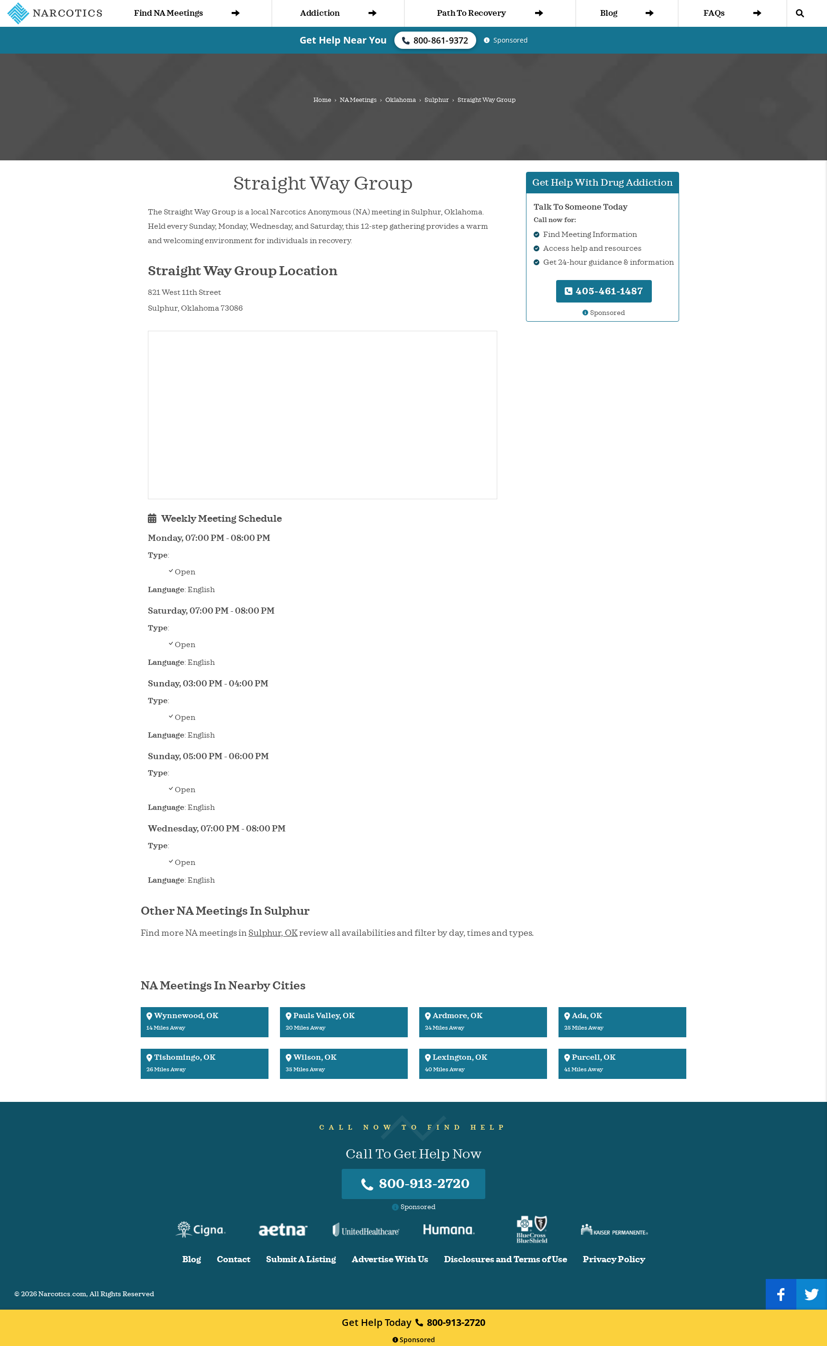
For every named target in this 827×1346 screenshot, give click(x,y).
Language (166, 589)
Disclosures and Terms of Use (505, 1259)
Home (322, 100)
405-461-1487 (608, 291)
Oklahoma (400, 100)
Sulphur (437, 100)
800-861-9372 (441, 40)
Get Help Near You (343, 40)
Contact (233, 1259)
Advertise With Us (390, 1259)
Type (158, 555)
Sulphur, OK (273, 933)
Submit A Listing (301, 1259)
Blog (608, 13)
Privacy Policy (614, 1259)
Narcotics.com (62, 1294)
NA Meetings (358, 100)
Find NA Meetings (168, 13)
